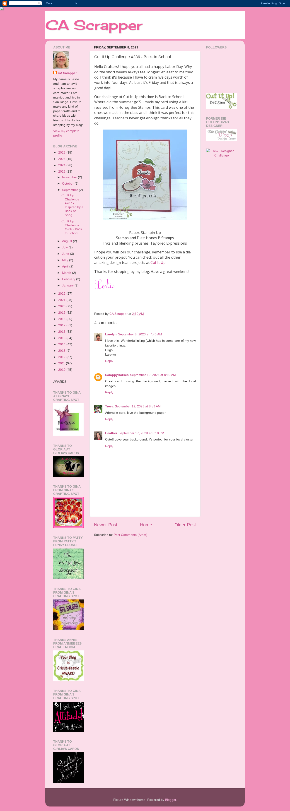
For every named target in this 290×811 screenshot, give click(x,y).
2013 (62, 350)
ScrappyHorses (117, 375)
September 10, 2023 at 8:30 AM (153, 375)
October (68, 183)
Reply (109, 361)
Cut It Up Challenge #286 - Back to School (71, 227)
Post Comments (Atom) (130, 535)
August (67, 241)
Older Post (185, 524)
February (69, 279)
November (70, 177)
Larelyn (111, 334)
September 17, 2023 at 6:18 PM (141, 433)
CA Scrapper (93, 25)
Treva (109, 406)
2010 (62, 369)
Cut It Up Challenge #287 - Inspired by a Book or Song (72, 205)
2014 (62, 344)
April (65, 266)
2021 (62, 300)
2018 (62, 319)
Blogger (170, 799)
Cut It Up (158, 262)
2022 (62, 293)
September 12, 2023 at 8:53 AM (138, 406)
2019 (62, 312)
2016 (62, 331)
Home (146, 524)
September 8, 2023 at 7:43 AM (140, 334)
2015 (62, 338)
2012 (62, 357)
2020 (62, 306)
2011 (62, 363)
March (67, 272)
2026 (62, 152)
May (65, 260)
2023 (62, 171)
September (70, 190)
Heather (111, 433)
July (65, 247)
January (68, 285)
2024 (62, 165)
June (66, 253)
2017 (62, 325)
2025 (62, 159)
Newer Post (105, 524)
